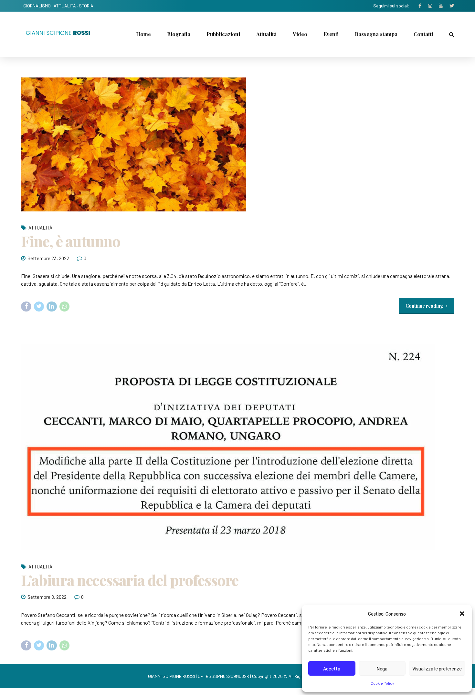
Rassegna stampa (376, 34)
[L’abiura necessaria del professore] (237, 447)
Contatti (423, 34)
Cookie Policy (382, 683)
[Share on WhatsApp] (64, 307)
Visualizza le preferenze (437, 668)
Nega (381, 668)
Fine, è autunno (70, 240)
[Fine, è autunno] (237, 144)
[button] (462, 613)
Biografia (178, 34)
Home (143, 34)
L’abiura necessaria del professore (129, 579)
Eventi (331, 34)
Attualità (266, 34)
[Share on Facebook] (26, 307)
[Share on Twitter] (39, 307)
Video (300, 34)
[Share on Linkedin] (52, 307)
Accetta (331, 668)
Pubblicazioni (223, 34)
